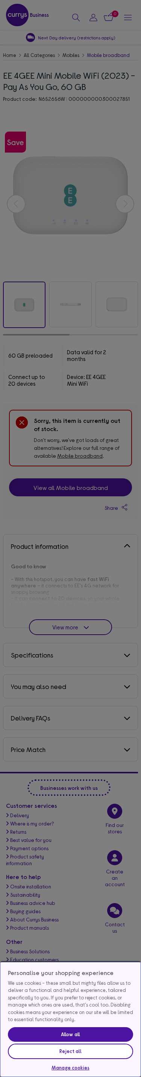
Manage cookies (70, 1068)
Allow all (70, 1034)
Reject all (70, 1051)
